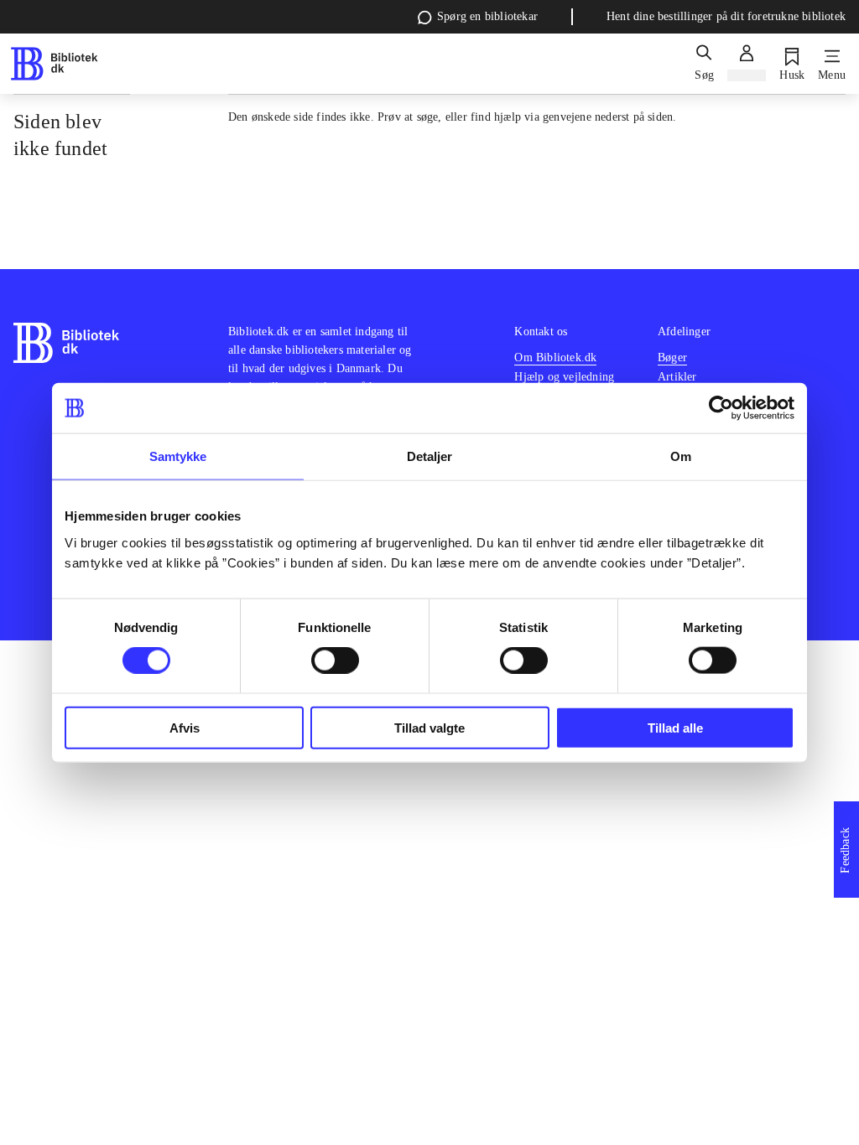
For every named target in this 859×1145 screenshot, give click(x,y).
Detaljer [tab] (430, 456)
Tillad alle (675, 727)
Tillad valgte (429, 727)
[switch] (335, 660)
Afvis (184, 727)
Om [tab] (680, 456)
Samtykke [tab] (178, 456)
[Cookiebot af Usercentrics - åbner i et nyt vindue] (721, 408)
